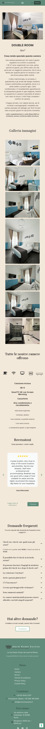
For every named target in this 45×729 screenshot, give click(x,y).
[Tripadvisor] (22, 728)
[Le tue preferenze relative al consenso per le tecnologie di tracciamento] (41, 725)
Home (16, 669)
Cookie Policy (19, 684)
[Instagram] (27, 728)
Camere (17, 672)
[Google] (18, 728)
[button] (22, 2)
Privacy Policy (20, 681)
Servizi (17, 675)
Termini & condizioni (22, 678)
